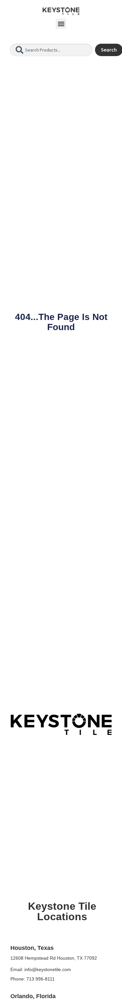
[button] (61, 23)
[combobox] (51, 50)
